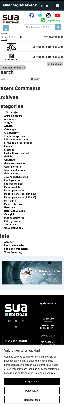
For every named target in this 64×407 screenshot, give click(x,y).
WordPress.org (13, 252)
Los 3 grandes (12, 180)
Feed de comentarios (16, 248)
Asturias (8, 125)
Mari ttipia (10, 200)
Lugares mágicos (14, 183)
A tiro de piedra (13, 115)
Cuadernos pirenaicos (16, 136)
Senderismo (11, 224)
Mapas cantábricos (14, 187)
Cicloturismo (11, 132)
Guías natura (11, 173)
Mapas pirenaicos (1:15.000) (20, 193)
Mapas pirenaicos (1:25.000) (20, 197)
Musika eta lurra (13, 204)
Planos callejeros (14, 217)
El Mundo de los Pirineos (18, 142)
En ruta (8, 146)
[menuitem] (41, 5)
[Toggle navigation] (57, 5)
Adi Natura (10, 119)
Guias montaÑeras (11, 67)
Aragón (8, 122)
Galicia (8, 156)
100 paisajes (11, 112)
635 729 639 (53, 21)
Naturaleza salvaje (15, 210)
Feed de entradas (14, 245)
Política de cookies (45, 373)
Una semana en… (14, 227)
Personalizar (32, 390)
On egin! (9, 214)
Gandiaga (9, 159)
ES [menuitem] (46, 6)
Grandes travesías (14, 163)
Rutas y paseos (12, 221)
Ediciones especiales (16, 139)
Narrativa (9, 207)
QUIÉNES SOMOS (48, 303)
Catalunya (56, 64)
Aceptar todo (32, 381)
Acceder (9, 241)
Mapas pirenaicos (14, 190)
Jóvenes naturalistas (16, 176)
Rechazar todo (32, 399)
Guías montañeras (14, 170)
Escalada (9, 149)
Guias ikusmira (12, 166)
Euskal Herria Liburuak (17, 153)
